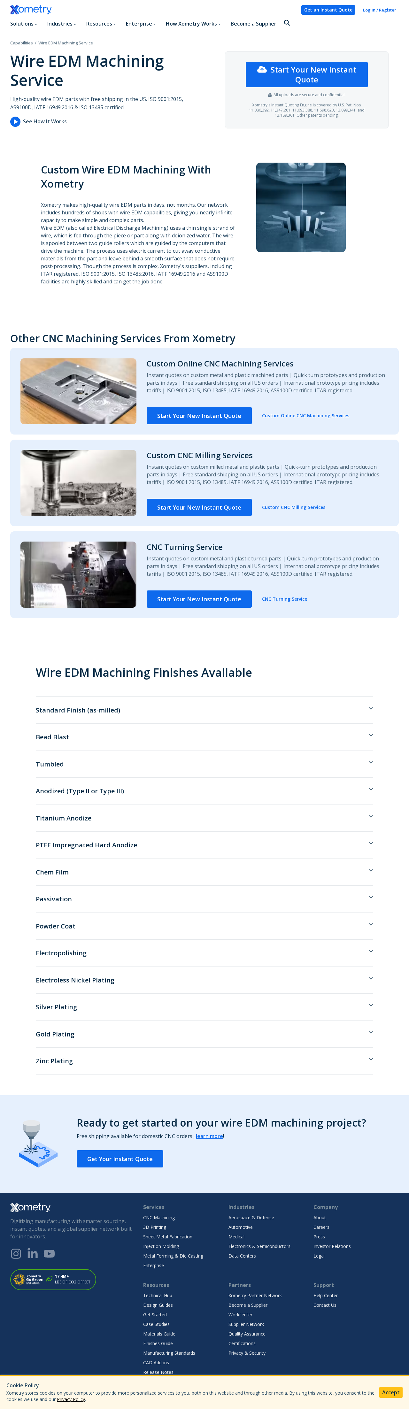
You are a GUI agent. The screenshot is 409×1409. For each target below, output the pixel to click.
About (319, 1217)
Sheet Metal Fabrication (167, 1237)
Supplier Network (246, 1324)
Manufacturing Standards (169, 1353)
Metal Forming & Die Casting (173, 1256)
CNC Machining (159, 1217)
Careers (321, 1227)
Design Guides (158, 1305)
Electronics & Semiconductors (259, 1246)
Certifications (242, 1343)
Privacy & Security (247, 1353)
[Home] (153, 10)
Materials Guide (159, 1334)
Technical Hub (157, 1295)
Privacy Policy (71, 1399)
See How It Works (45, 121)
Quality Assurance (247, 1334)
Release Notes (158, 1372)
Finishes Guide (158, 1343)
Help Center (325, 1295)
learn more (209, 1136)
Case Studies (156, 1324)
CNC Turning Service (284, 599)
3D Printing (154, 1227)
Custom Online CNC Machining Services (305, 415)
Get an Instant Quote (328, 10)
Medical (236, 1237)
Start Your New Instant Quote (313, 74)
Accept (391, 1392)
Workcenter (240, 1315)
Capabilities (21, 43)
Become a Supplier (253, 23)
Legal (319, 1256)
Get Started (155, 1315)
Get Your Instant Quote (120, 1159)
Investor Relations (332, 1246)
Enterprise (153, 1265)
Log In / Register (379, 10)
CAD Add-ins (156, 1362)
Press (319, 1237)
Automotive (240, 1227)
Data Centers (242, 1256)
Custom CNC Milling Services (293, 507)
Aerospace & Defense (251, 1217)
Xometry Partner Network (255, 1295)
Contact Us (324, 1305)
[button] (287, 23)
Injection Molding (161, 1246)
